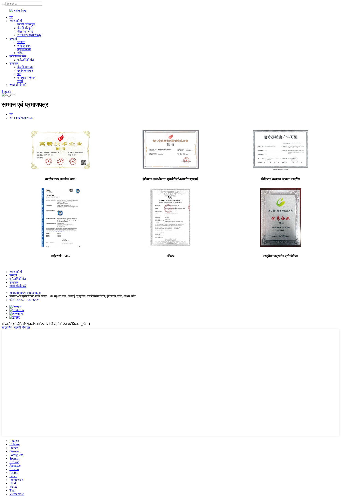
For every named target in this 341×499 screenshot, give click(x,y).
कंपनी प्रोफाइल (26, 24)
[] (3, 4)
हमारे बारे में (15, 20)
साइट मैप (7, 327)
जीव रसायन (24, 45)
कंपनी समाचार (25, 67)
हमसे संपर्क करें (17, 84)
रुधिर (20, 52)
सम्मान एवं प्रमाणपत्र (29, 35)
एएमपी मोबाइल (22, 327)
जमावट (21, 42)
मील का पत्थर (25, 31)
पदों (19, 74)
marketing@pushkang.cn (25, 292)
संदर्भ (20, 81)
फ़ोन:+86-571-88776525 (24, 299)
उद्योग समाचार (25, 70)
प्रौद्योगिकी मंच (17, 56)
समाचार (13, 63)
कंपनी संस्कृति (25, 28)
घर (11, 17)
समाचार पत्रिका (26, 77)
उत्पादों (13, 38)
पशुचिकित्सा (24, 49)
